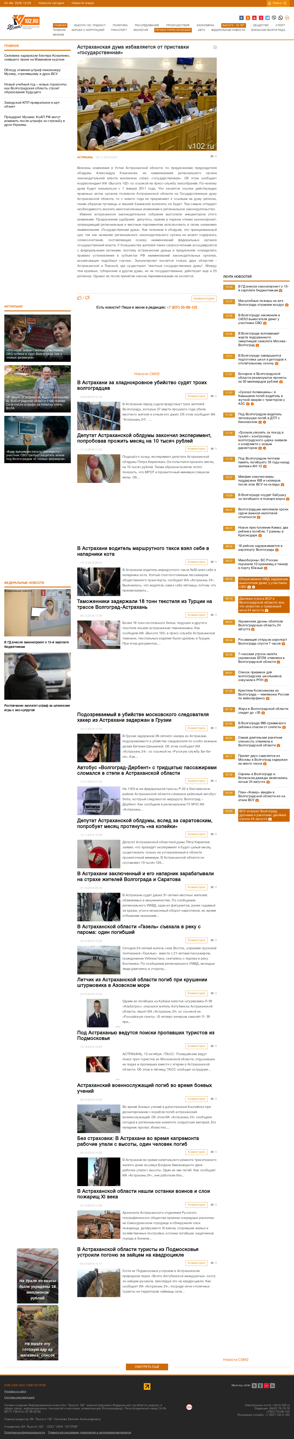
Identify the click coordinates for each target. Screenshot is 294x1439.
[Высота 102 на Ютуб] (254, 18)
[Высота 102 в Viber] (274, 18)
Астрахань (85, 157)
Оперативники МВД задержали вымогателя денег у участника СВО (263, 583)
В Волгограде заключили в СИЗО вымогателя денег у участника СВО (259, 319)
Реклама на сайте (15, 1391)
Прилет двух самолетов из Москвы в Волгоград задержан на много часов (263, 759)
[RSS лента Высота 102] (272, 1385)
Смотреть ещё (147, 1367)
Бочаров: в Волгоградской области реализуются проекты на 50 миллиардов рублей (262, 378)
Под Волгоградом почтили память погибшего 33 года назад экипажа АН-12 (263, 462)
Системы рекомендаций (19, 1397)
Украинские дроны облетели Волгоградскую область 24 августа (260, 625)
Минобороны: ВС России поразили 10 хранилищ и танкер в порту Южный (263, 564)
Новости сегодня (51, 3)
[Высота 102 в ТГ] (267, 18)
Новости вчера (83, 3)
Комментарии (204, 298)
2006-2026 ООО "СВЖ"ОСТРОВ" (25, 1385)
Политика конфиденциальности (24, 1432)
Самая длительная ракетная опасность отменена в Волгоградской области (260, 741)
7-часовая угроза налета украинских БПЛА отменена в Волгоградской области (261, 658)
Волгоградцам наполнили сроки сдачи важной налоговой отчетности (263, 513)
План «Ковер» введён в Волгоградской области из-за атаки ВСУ (261, 796)
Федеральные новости (24, 583)
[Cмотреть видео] (251, 403)
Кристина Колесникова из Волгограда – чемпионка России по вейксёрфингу (263, 694)
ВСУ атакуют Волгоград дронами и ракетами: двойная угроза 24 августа (262, 815)
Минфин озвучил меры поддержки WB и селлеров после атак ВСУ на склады (259, 480)
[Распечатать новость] (215, 47)
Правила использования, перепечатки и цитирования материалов (89, 1432)
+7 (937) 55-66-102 (182, 307)
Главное (11, 46)
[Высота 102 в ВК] (241, 18)
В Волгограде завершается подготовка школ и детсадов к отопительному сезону (262, 359)
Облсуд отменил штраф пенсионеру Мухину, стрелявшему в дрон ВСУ (32, 72)
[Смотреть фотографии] (280, 290)
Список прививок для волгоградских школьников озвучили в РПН (260, 676)
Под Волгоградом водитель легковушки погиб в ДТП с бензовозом (260, 418)
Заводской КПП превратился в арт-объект (32, 104)
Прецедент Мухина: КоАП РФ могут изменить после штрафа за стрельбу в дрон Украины (34, 121)
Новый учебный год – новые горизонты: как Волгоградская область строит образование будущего (35, 88)
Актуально (13, 306)
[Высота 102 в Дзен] (261, 18)
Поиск (277, 3)
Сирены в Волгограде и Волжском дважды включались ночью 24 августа (263, 778)
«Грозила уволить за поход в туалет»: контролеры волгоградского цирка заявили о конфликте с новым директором (262, 440)
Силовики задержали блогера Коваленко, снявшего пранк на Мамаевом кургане (37, 57)
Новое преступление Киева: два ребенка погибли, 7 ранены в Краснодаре (263, 531)
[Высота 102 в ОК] (248, 18)
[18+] (287, 18)
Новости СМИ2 (147, 374)
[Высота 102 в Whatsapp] (281, 18)
